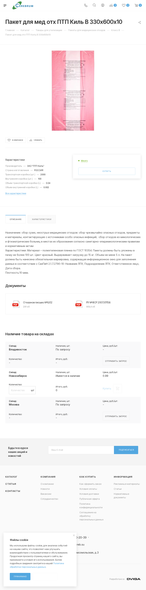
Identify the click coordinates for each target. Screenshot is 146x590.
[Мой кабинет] (102, 5)
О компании (47, 483)
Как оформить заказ (90, 483)
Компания (48, 476)
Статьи (10, 483)
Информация (123, 476)
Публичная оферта (89, 498)
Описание (15, 219)
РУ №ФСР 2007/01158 (98, 302)
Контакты (12, 491)
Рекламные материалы (127, 483)
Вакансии (46, 493)
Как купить (87, 476)
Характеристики (41, 219)
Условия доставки (89, 493)
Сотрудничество (49, 498)
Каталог (11, 476)
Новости (45, 488)
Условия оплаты (88, 488)
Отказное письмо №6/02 (37, 302)
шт (32, 390)
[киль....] (73, 91)
